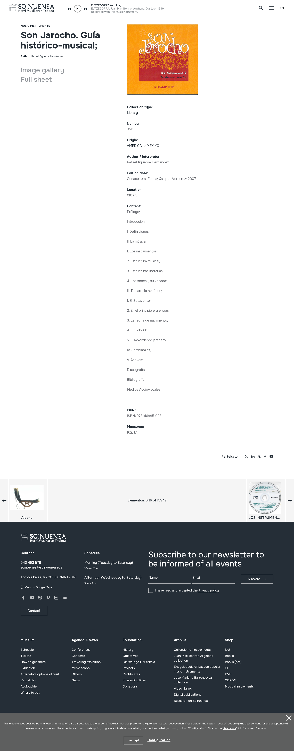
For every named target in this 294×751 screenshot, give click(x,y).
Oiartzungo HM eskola (139, 662)
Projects (129, 668)
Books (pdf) (233, 662)
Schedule (27, 650)
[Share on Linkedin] (253, 456)
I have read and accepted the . (187, 590)
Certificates (131, 674)
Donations (130, 686)
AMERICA (134, 146)
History (128, 650)
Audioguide (29, 686)
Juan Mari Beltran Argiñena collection (193, 658)
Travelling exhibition (86, 662)
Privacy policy (208, 590)
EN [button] (282, 8)
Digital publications (187, 695)
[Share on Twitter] (259, 456)
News (76, 680)
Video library (183, 688)
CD (227, 668)
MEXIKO (153, 146)
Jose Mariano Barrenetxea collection (193, 680)
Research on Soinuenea (191, 701)
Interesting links (134, 680)
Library (132, 113)
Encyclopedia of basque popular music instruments (197, 669)
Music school (81, 668)
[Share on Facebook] (265, 456)
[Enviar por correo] (271, 456)
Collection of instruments (192, 650)
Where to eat (30, 692)
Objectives (130, 656)
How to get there (33, 662)
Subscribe (254, 579)
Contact (34, 611)
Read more (229, 728)
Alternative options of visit (40, 674)
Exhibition (28, 668)
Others (77, 674)
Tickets (26, 656)
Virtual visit (29, 680)
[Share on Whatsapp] (246, 456)
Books (229, 656)
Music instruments (35, 26)
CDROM (230, 680)
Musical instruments (239, 686)
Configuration (159, 740)
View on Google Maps (38, 587)
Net (227, 650)
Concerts (78, 656)
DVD (228, 674)
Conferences (81, 650)
